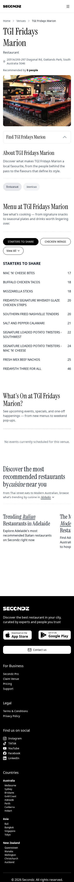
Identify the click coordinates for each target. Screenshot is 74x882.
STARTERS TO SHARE (21, 241)
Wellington (10, 855)
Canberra (10, 807)
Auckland (9, 862)
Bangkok (9, 827)
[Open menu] (68, 6)
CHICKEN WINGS (55, 241)
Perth (7, 803)
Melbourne (10, 785)
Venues (21, 21)
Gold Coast (10, 796)
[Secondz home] (12, 6)
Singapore (10, 831)
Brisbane (9, 792)
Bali (7, 823)
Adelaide (46, 497)
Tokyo (8, 834)
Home (6, 21)
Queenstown (11, 847)
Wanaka (9, 851)
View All (11, 250)
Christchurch (11, 858)
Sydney (8, 789)
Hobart (8, 810)
